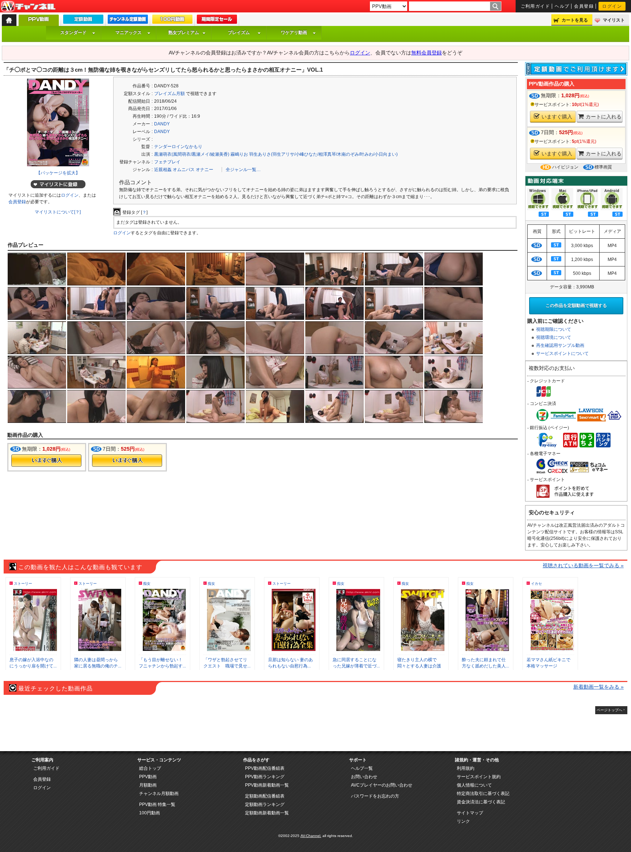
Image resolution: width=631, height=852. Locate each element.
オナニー (204, 169)
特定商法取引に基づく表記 (483, 793)
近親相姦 (163, 169)
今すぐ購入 (46, 460)
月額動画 (148, 785)
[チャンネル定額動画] (128, 20)
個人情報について (474, 785)
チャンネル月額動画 (159, 793)
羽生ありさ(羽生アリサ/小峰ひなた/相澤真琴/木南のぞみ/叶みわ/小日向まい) (323, 154)
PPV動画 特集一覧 (157, 804)
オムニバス (184, 169)
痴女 (146, 584)
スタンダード (73, 32)
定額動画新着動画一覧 (267, 812)
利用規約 (465, 768)
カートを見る (575, 20)
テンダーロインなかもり (178, 146)
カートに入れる (604, 117)
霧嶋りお (239, 154)
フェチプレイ (167, 161)
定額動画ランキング (264, 804)
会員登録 (584, 6)
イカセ (536, 584)
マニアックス (128, 32)
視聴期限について (553, 329)
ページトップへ (609, 710)
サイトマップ (470, 812)
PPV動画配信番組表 (264, 768)
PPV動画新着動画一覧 (267, 785)
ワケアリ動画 (294, 32)
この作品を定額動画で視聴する (576, 305)
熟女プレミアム (183, 32)
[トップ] (9, 20)
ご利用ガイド (535, 6)
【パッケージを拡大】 (58, 172)
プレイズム (239, 32)
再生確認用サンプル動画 (560, 345)
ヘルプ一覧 (362, 768)
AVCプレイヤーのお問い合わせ (381, 785)
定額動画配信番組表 (264, 796)
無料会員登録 (426, 53)
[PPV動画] (38, 22)
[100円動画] (172, 20)
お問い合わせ (364, 776)
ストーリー (23, 584)
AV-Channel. (311, 836)
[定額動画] (83, 20)
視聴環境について (553, 337)
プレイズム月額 (169, 93)
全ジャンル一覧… (243, 169)
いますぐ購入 (557, 117)
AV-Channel (28, 6)
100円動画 (149, 812)
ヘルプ (562, 6)
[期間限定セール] (217, 20)
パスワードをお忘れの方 (375, 796)
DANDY (162, 123)
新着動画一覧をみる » (598, 687)
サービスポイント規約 (479, 776)
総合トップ (150, 768)
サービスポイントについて (562, 353)
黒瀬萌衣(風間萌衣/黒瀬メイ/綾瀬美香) (191, 154)
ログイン (612, 6)
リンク (463, 821)
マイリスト (614, 20)
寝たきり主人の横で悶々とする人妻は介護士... (419, 666)
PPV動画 (148, 776)
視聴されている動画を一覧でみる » (583, 565)
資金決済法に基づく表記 (481, 801)
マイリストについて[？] (58, 212)
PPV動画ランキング (264, 776)
